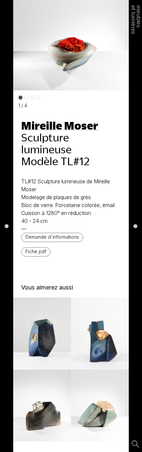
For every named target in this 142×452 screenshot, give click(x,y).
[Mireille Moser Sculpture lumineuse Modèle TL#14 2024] (42, 333)
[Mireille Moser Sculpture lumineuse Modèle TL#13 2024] (100, 333)
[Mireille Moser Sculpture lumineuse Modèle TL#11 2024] (42, 406)
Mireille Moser (59, 125)
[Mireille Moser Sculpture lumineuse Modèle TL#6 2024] (100, 406)
